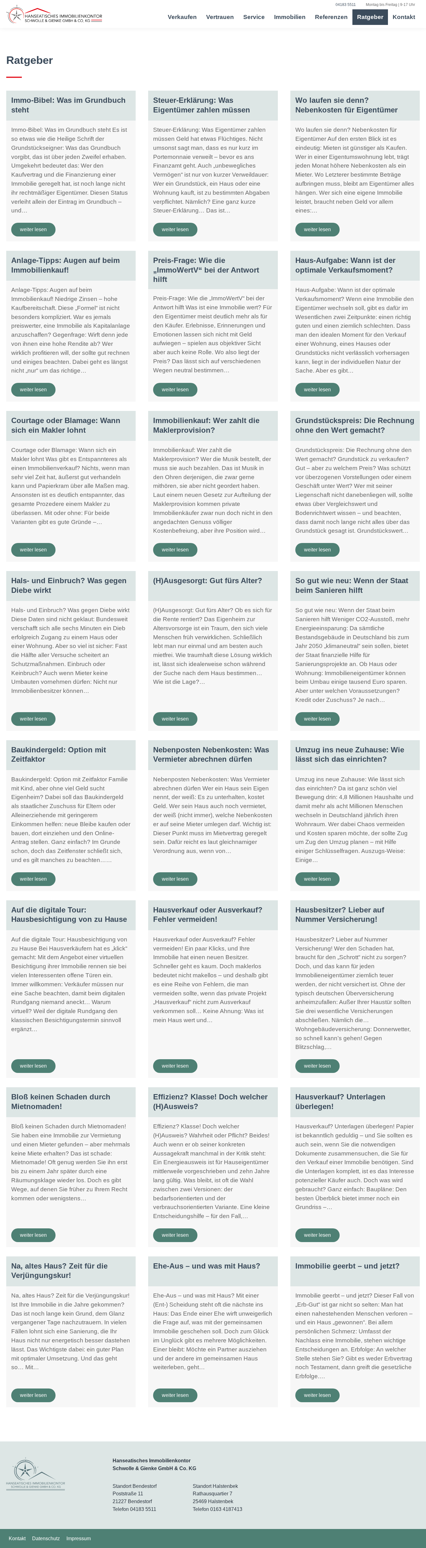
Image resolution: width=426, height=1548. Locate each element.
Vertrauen (220, 17)
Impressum (78, 1538)
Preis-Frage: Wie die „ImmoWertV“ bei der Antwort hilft (206, 269)
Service (254, 17)
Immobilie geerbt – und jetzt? (347, 1266)
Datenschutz (46, 1538)
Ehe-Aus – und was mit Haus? (206, 1266)
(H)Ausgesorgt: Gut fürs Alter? (207, 580)
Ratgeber (370, 17)
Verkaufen (182, 17)
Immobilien (290, 17)
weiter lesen (33, 229)
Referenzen (331, 17)
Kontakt (404, 17)
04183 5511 (143, 1509)
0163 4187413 (226, 1509)
